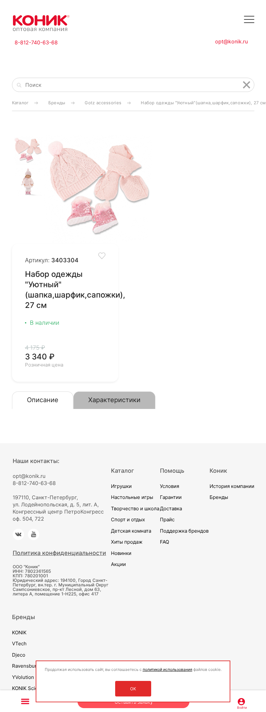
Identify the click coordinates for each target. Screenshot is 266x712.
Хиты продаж (126, 542)
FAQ (164, 542)
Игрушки (121, 486)
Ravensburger (28, 666)
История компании (232, 486)
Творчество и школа (135, 508)
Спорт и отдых (128, 519)
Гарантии (171, 497)
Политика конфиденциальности (59, 552)
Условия (169, 486)
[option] (98, 189)
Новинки (121, 553)
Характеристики (114, 400)
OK (133, 688)
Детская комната (131, 531)
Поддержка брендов (184, 531)
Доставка (171, 508)
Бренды (219, 497)
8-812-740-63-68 (36, 42)
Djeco (18, 655)
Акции (118, 564)
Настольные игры (132, 497)
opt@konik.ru (231, 41)
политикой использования (167, 669)
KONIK (19, 632)
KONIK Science (29, 688)
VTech (19, 643)
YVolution (23, 677)
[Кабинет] (241, 701)
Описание (42, 400)
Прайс (167, 519)
